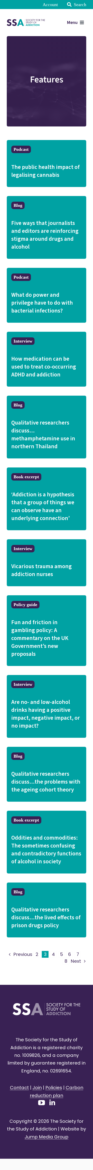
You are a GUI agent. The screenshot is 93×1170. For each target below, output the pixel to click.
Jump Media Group (46, 1137)
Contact (19, 1087)
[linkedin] (52, 1102)
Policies (53, 1087)
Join (37, 1087)
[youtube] (41, 1102)
